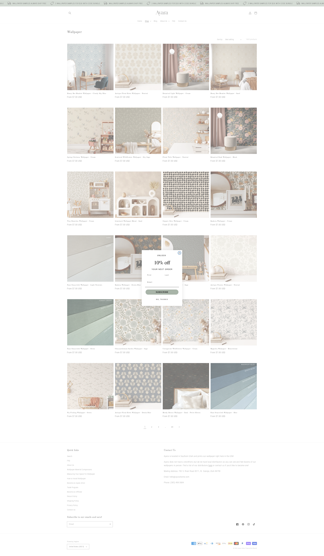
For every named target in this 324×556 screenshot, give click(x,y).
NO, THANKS (162, 299)
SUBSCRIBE (162, 292)
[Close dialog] (179, 252)
